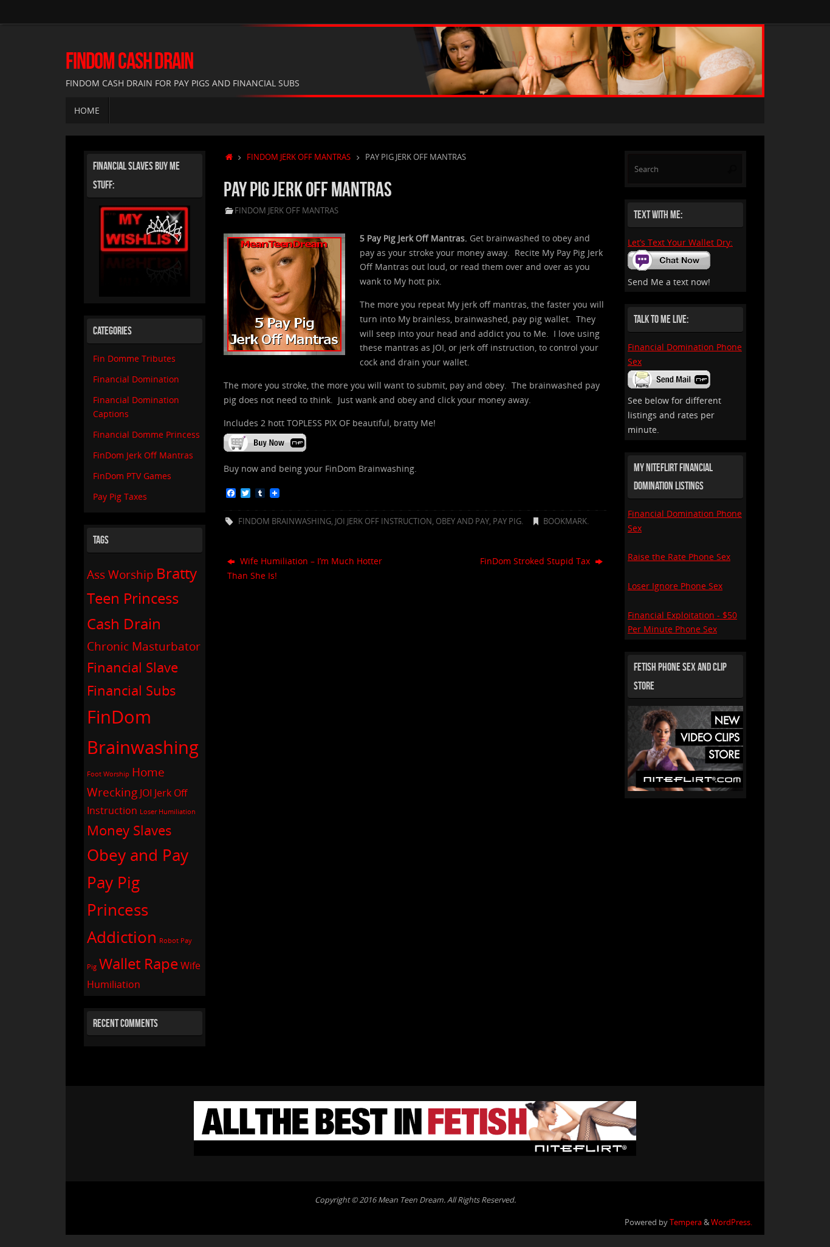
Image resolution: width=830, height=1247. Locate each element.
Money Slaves (129, 830)
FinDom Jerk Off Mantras (299, 157)
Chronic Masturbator (144, 646)
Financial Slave (132, 667)
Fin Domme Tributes (134, 358)
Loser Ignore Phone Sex (675, 586)
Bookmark (565, 521)
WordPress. (731, 1222)
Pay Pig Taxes (120, 496)
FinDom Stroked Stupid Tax (536, 561)
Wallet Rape (138, 963)
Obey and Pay (462, 521)
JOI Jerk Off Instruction (383, 521)
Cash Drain (124, 623)
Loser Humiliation (168, 811)
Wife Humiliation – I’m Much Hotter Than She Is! (304, 568)
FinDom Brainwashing (284, 521)
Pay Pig (507, 521)
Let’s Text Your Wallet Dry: (680, 242)
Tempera (686, 1222)
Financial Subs (131, 690)
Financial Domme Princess (146, 434)
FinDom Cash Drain (129, 61)
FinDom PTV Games (132, 476)
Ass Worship (120, 574)
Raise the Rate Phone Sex (679, 556)
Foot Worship (108, 774)
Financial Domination (136, 379)
